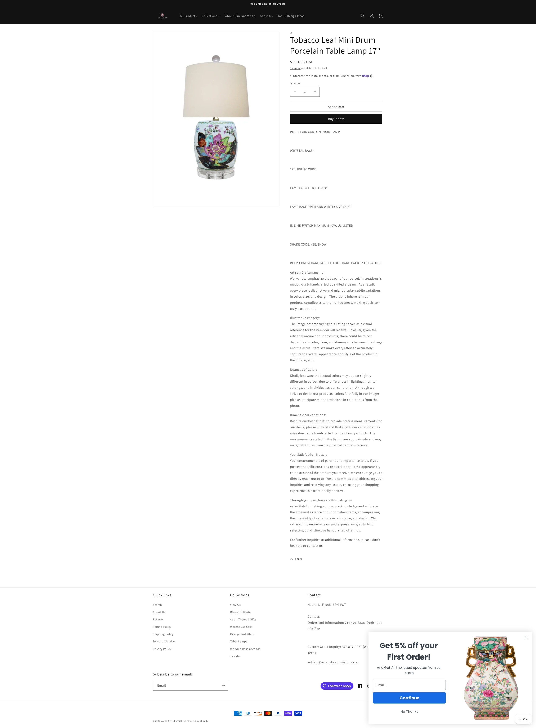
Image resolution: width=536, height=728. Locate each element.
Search (157, 605)
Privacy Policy (162, 649)
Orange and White (242, 634)
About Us (159, 612)
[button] (211, 16)
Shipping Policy (163, 634)
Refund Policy (162, 627)
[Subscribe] (223, 686)
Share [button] (299, 559)
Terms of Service (164, 641)
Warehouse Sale (241, 627)
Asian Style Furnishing (173, 720)
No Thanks (409, 711)
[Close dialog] (526, 637)
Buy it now (336, 119)
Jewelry (235, 656)
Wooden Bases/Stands (245, 649)
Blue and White (240, 612)
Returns (158, 619)
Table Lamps (238, 641)
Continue (409, 698)
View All (235, 605)
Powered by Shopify (197, 720)
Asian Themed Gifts (243, 619)
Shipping (295, 67)
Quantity (295, 83)
